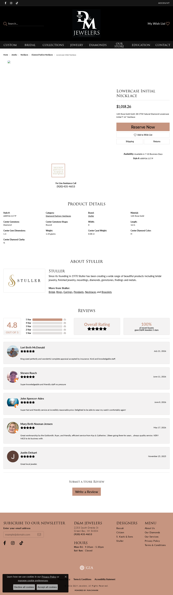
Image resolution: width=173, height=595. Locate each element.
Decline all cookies (24, 587)
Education (141, 45)
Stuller (91, 215)
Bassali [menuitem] (120, 528)
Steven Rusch (28, 373)
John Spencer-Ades (32, 398)
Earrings (68, 292)
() (65, 319)
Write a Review (86, 491)
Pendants (79, 292)
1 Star (28, 333)
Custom (10, 45)
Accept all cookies (47, 587)
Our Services (152, 536)
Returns (156, 141)
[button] (164, 3)
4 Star (28, 323)
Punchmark (92, 590)
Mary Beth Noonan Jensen (36, 424)
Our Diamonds (152, 532)
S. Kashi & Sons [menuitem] (124, 536)
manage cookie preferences (33, 580)
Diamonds (98, 45)
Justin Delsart (28, 452)
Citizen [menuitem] (120, 532)
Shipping (130, 141)
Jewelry (76, 45)
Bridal (29, 45)
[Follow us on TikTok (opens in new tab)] (17, 3)
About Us (150, 528)
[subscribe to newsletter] (39, 534)
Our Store (119, 45)
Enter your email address (17, 528)
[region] (58, 111)
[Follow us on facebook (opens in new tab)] (5, 3)
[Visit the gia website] (86, 568)
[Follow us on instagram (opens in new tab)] (11, 3)
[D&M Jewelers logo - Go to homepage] (86, 23)
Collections (53, 45)
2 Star (28, 329)
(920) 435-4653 (66, 186)
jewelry (14, 55)
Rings (59, 292)
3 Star (28, 326)
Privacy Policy (152, 540)
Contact (162, 45)
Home (5, 55)
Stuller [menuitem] (120, 540)
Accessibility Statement (105, 579)
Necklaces (24, 55)
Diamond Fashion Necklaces (42, 55)
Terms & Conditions (155, 545)
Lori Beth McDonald (32, 347)
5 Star (28, 319)
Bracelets (107, 292)
